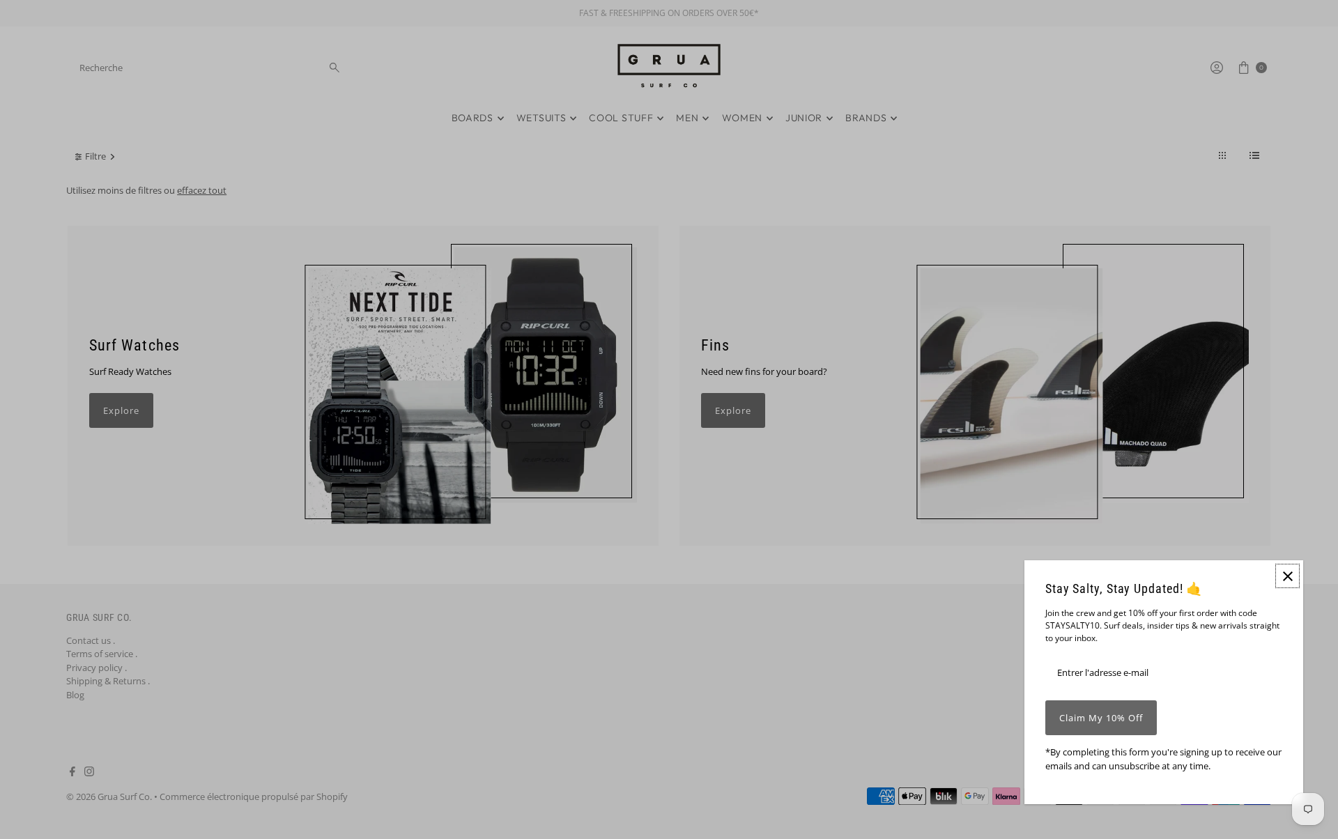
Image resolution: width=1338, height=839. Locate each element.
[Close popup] (1287, 576)
